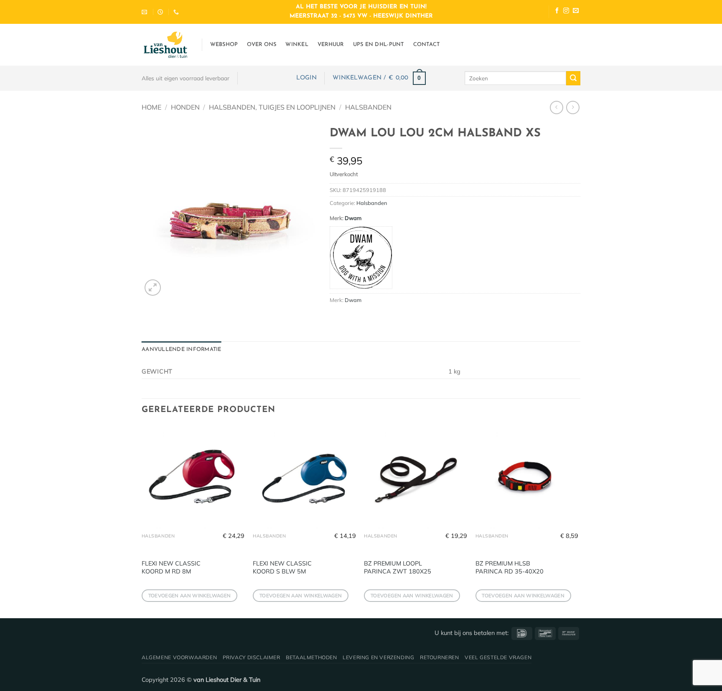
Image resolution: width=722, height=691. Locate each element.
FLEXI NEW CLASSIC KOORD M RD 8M (171, 567)
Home (151, 107)
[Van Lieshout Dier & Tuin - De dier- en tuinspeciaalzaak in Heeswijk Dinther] (165, 44)
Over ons (261, 44)
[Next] (578, 521)
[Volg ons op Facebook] (557, 11)
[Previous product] (572, 107)
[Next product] (556, 107)
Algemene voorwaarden (179, 657)
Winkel (296, 44)
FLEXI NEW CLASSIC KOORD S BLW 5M (282, 567)
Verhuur (331, 44)
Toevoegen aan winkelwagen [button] (189, 595)
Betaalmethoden (311, 657)
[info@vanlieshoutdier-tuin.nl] (145, 12)
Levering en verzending (378, 657)
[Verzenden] (573, 78)
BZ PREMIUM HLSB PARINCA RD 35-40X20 (509, 567)
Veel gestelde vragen (498, 657)
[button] (306, 78)
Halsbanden (368, 107)
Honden (185, 107)
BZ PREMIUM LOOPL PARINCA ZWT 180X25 (397, 567)
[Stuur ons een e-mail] (576, 11)
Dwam (353, 218)
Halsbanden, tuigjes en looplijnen (272, 107)
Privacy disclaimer (251, 657)
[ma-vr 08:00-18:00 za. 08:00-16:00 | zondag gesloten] (161, 12)
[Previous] (142, 521)
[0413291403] (177, 12)
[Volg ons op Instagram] (566, 11)
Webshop (224, 44)
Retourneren (439, 657)
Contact (426, 44)
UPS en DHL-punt (378, 44)
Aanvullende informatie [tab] (181, 349)
